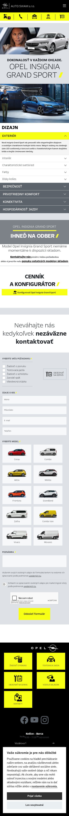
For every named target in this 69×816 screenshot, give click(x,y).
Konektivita (12, 202)
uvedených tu (35, 576)
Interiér (6, 158)
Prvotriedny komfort (21, 194)
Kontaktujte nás (20, 257)
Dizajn (10, 127)
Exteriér (9, 136)
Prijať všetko (34, 796)
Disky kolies (9, 179)
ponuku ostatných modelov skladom (45, 261)
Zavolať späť (13, 377)
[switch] (4, 584)
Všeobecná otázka (16, 381)
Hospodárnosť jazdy (20, 209)
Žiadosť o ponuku (16, 366)
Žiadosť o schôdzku (17, 374)
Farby (5, 172)
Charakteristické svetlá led (18, 165)
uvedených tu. (30, 586)
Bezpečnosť (12, 186)
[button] (34, 614)
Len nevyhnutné (34, 805)
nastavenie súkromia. (44, 786)
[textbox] (34, 400)
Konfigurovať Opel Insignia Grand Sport (36, 292)
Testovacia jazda (15, 370)
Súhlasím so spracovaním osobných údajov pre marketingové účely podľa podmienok (37, 585)
